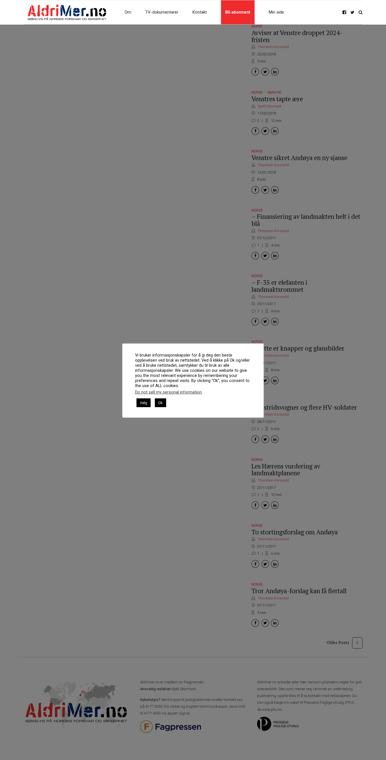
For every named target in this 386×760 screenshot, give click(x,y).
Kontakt (199, 12)
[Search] (361, 12)
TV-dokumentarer (161, 12)
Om (128, 12)
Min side (276, 12)
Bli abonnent (237, 12)
